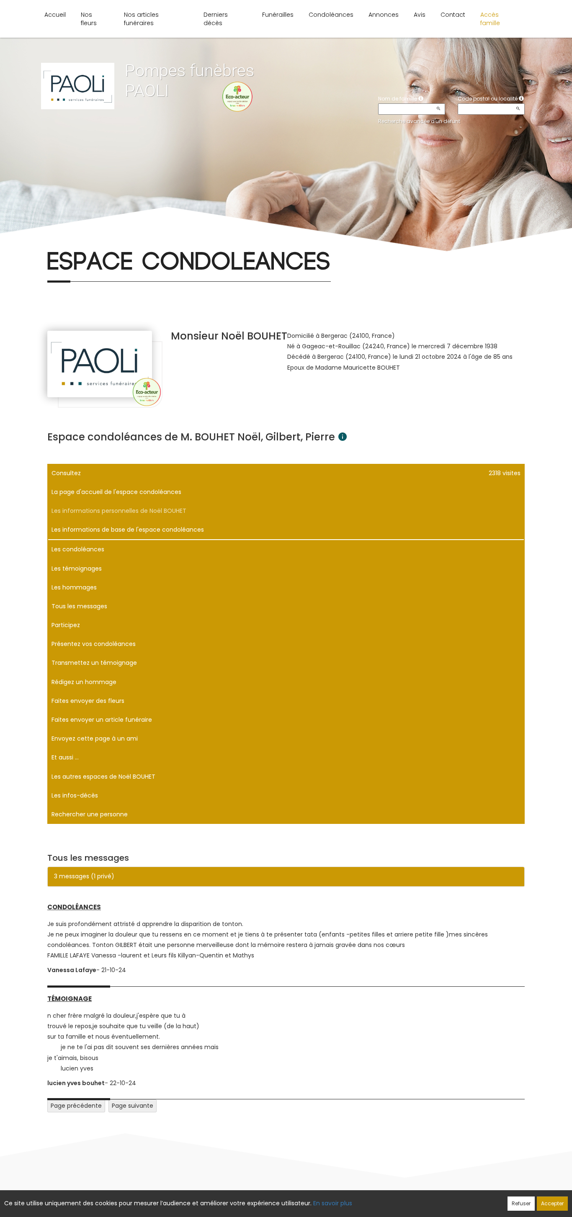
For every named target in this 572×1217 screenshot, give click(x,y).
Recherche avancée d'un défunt (419, 121)
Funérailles (278, 14)
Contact (453, 14)
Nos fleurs (89, 18)
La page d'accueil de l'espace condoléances (116, 492)
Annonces (383, 14)
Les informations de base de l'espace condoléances (128, 529)
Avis (419, 14)
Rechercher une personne (90, 814)
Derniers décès (216, 18)
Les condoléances (78, 549)
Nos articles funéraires (141, 18)
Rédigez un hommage (84, 682)
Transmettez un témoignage (94, 663)
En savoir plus (332, 1203)
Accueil (55, 14)
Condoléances (331, 14)
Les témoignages (77, 568)
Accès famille (490, 18)
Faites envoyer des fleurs (88, 701)
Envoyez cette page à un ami (95, 738)
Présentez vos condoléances (94, 644)
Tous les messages (79, 606)
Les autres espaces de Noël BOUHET (103, 776)
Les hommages (74, 587)
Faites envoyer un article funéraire (102, 719)
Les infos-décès (75, 795)
